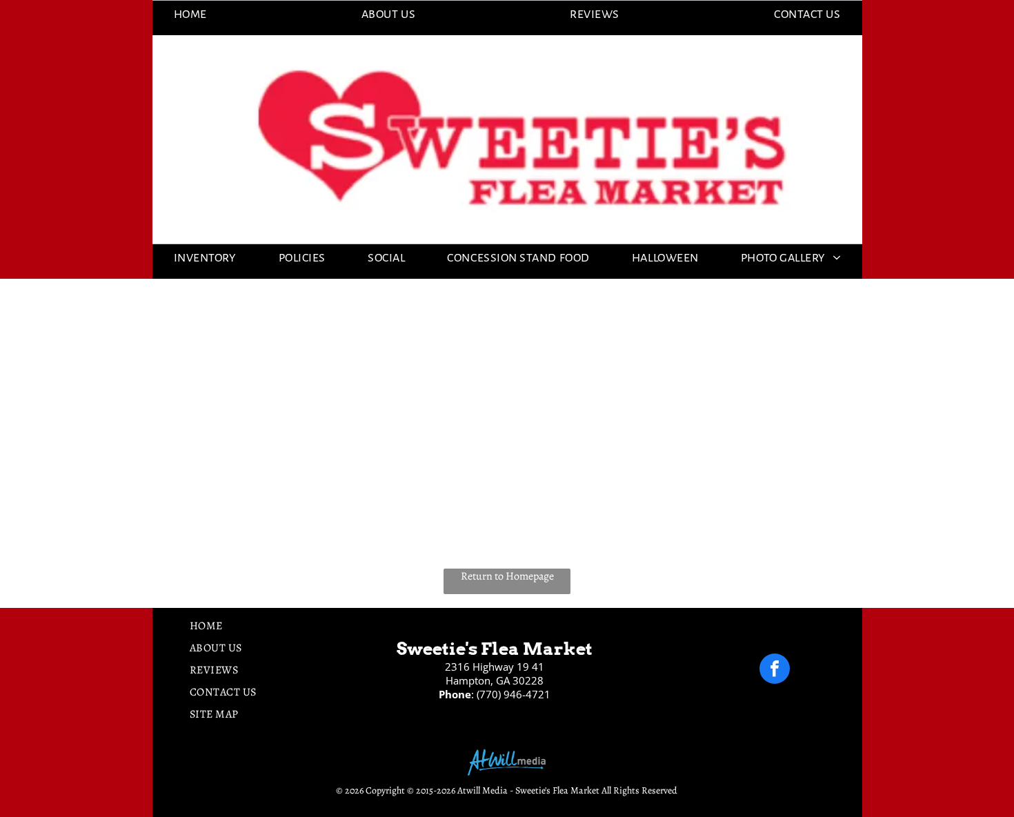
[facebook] (774, 670)
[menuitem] (190, 14)
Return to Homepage (507, 576)
